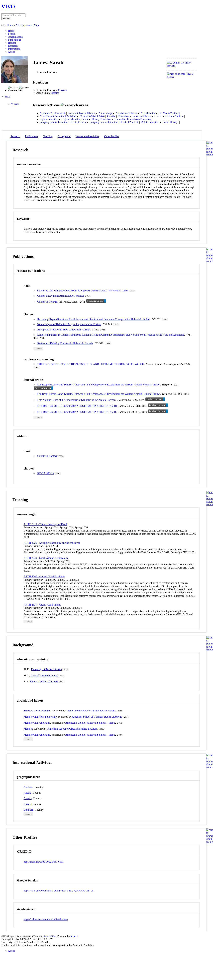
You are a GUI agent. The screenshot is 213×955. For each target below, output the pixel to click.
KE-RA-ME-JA (45, 473)
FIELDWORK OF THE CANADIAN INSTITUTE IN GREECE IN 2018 (77, 405)
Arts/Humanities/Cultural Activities (58, 116)
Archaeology (105, 113)
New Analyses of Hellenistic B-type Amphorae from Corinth (69, 324)
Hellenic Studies (174, 116)
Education (123, 116)
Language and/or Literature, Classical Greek (63, 122)
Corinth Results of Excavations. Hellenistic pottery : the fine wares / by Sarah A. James (82, 290)
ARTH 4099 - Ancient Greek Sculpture (44, 576)
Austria (27, 792)
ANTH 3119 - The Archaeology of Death (45, 524)
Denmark (28, 809)
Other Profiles (111, 136)
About (11, 51)
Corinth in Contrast (47, 301)
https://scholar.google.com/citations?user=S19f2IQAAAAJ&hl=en (58, 890)
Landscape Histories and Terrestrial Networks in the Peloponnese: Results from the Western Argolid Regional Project (98, 384)
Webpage (14, 104)
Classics (62, 90)
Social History (170, 122)
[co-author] (173, 62)
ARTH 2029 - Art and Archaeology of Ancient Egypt (52, 542)
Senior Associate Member (37, 710)
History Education (101, 119)
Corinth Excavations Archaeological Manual (60, 295)
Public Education (150, 122)
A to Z (18, 25)
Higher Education (49, 119)
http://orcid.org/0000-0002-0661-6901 (44, 861)
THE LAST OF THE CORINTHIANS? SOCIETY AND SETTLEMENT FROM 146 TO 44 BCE (90, 364)
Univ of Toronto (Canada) (44, 675)
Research (13, 45)
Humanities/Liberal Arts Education (132, 119)
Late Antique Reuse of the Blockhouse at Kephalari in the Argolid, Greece (76, 399)
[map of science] (176, 73)
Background (64, 136)
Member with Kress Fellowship (40, 716)
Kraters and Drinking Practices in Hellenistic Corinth (65, 343)
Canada (28, 798)
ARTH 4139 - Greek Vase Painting (42, 604)
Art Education (148, 113)
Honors (12, 42)
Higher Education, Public (75, 119)
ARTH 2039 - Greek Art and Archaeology (46, 558)
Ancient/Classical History (81, 113)
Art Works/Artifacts (169, 113)
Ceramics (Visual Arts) (92, 116)
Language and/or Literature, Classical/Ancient (114, 122)
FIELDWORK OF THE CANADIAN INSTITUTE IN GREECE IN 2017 (77, 411)
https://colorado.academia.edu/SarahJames (46, 919)
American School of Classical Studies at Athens (90, 710)
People (11, 33)
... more (38, 348)
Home (10, 25)
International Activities (87, 136)
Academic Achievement (52, 113)
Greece (158, 116)
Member (28, 728)
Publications (14, 39)
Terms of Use (49, 936)
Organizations (15, 36)
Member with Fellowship (37, 722)
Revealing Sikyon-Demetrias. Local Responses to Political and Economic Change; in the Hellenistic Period (93, 319)
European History (141, 116)
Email (7, 96)
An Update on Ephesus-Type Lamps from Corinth (63, 329)
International (14, 48)
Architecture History (126, 113)
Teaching (48, 136)
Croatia (111, 116)
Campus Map (32, 25)
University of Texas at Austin (46, 669)
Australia (28, 787)
